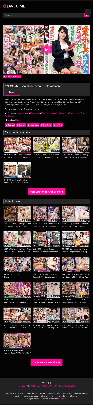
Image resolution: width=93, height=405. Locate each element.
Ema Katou (35, 113)
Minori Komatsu (48, 113)
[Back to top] (85, 397)
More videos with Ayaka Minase (46, 191)
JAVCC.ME (15, 6)
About (13, 92)
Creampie (22, 125)
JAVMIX (32, 386)
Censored (11, 125)
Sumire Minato (62, 113)
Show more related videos (46, 362)
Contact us (62, 399)
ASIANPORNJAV (45, 386)
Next (17, 120)
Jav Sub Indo (70, 386)
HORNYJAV (22, 386)
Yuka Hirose (75, 113)
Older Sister (47, 125)
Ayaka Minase (23, 113)
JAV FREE (58, 386)
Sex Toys (58, 125)
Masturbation (34, 125)
